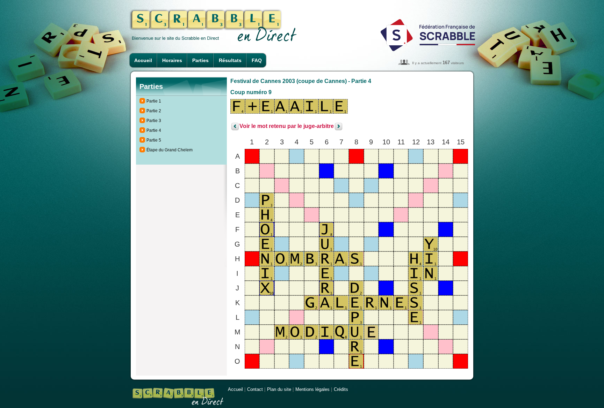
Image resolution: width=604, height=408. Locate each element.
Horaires (172, 60)
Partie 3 (153, 120)
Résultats (230, 60)
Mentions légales (312, 389)
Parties (200, 60)
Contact (255, 389)
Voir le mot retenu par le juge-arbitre (286, 126)
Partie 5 (153, 140)
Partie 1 (153, 101)
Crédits (341, 389)
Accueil (143, 60)
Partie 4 (153, 130)
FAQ (257, 60)
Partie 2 (153, 110)
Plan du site (279, 389)
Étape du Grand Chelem (169, 150)
